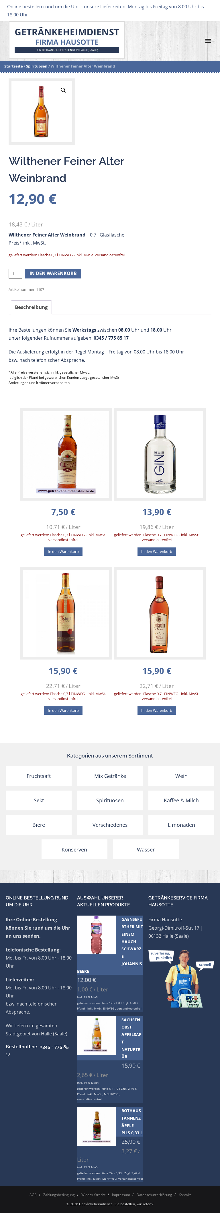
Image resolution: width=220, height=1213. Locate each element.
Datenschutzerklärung (154, 1194)
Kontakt (185, 1194)
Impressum (121, 1194)
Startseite (13, 66)
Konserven (74, 849)
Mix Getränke (110, 775)
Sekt (39, 800)
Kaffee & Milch (181, 800)
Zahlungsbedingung (59, 1194)
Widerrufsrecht (93, 1194)
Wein (181, 775)
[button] (63, 90)
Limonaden (181, 824)
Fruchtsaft (39, 775)
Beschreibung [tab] (31, 307)
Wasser (146, 849)
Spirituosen (37, 66)
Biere (38, 824)
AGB (33, 1194)
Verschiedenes (110, 824)
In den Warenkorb (53, 273)
